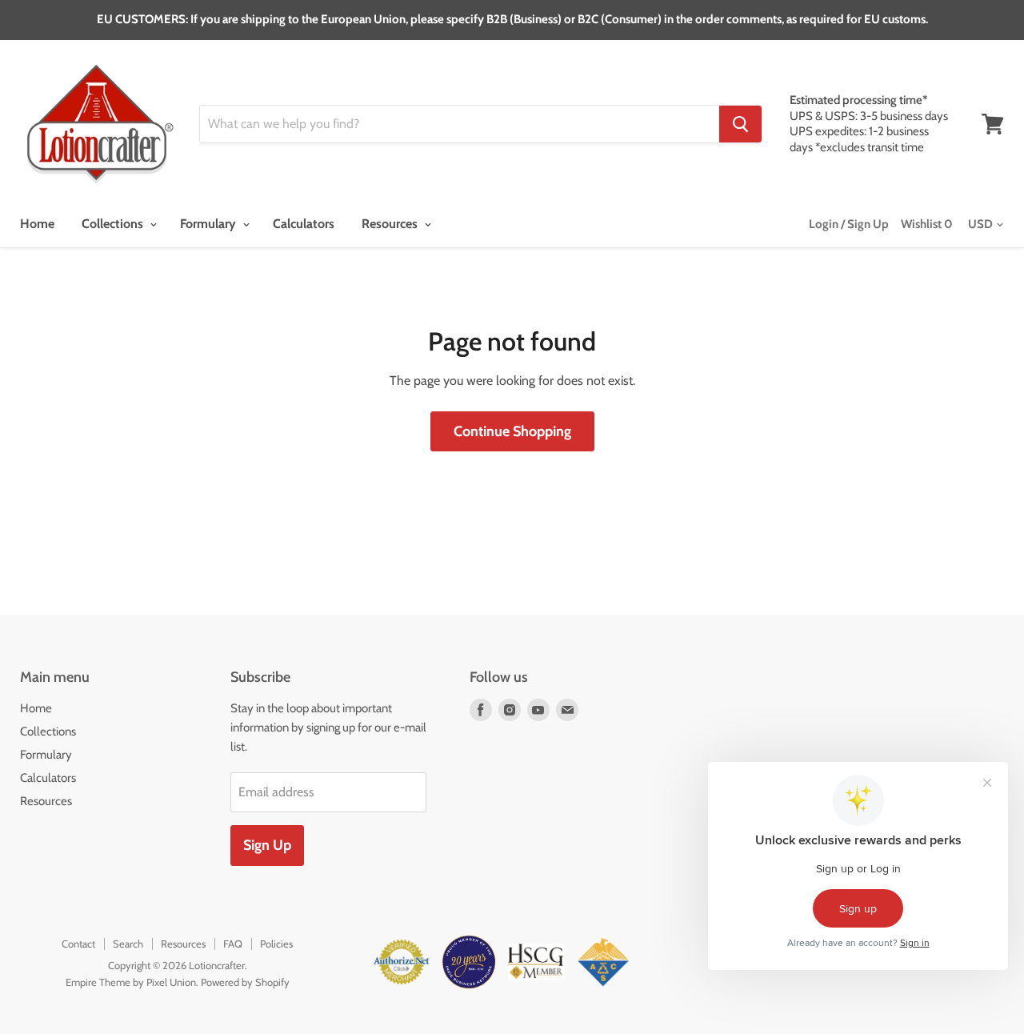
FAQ (232, 943)
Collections (114, 223)
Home (37, 223)
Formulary (209, 223)
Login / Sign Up (849, 224)
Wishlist (927, 224)
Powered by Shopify (245, 982)
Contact (78, 943)
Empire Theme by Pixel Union (131, 982)
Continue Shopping (512, 431)
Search (128, 943)
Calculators (303, 223)
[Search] (740, 124)
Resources (391, 223)
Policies (276, 943)
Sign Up (267, 845)
